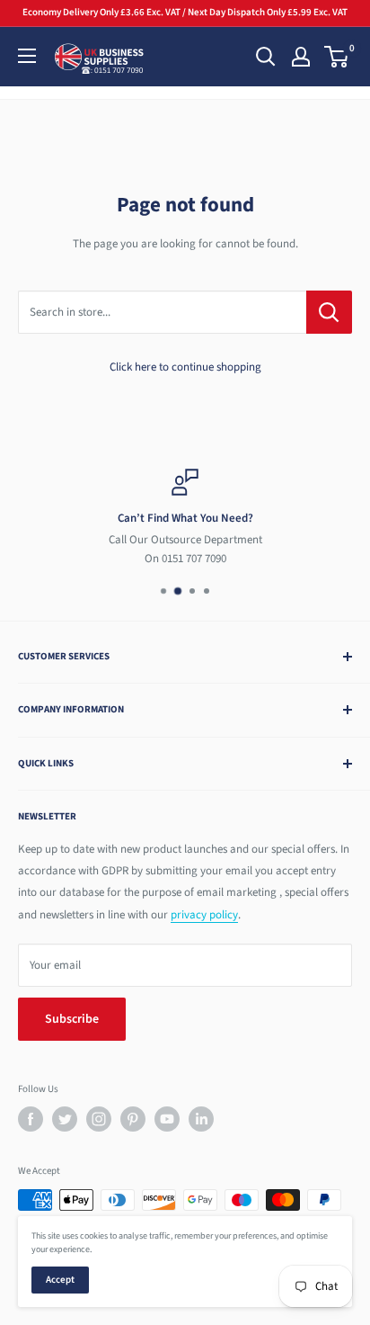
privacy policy (204, 915)
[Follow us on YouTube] (167, 1119)
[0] (337, 56)
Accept (60, 1279)
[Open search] (266, 57)
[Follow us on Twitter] (64, 1119)
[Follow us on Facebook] (30, 1119)
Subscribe (72, 1019)
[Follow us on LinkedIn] (201, 1119)
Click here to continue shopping (185, 367)
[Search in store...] (329, 312)
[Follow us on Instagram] (98, 1119)
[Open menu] (27, 56)
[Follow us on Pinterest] (132, 1119)
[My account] (301, 57)
